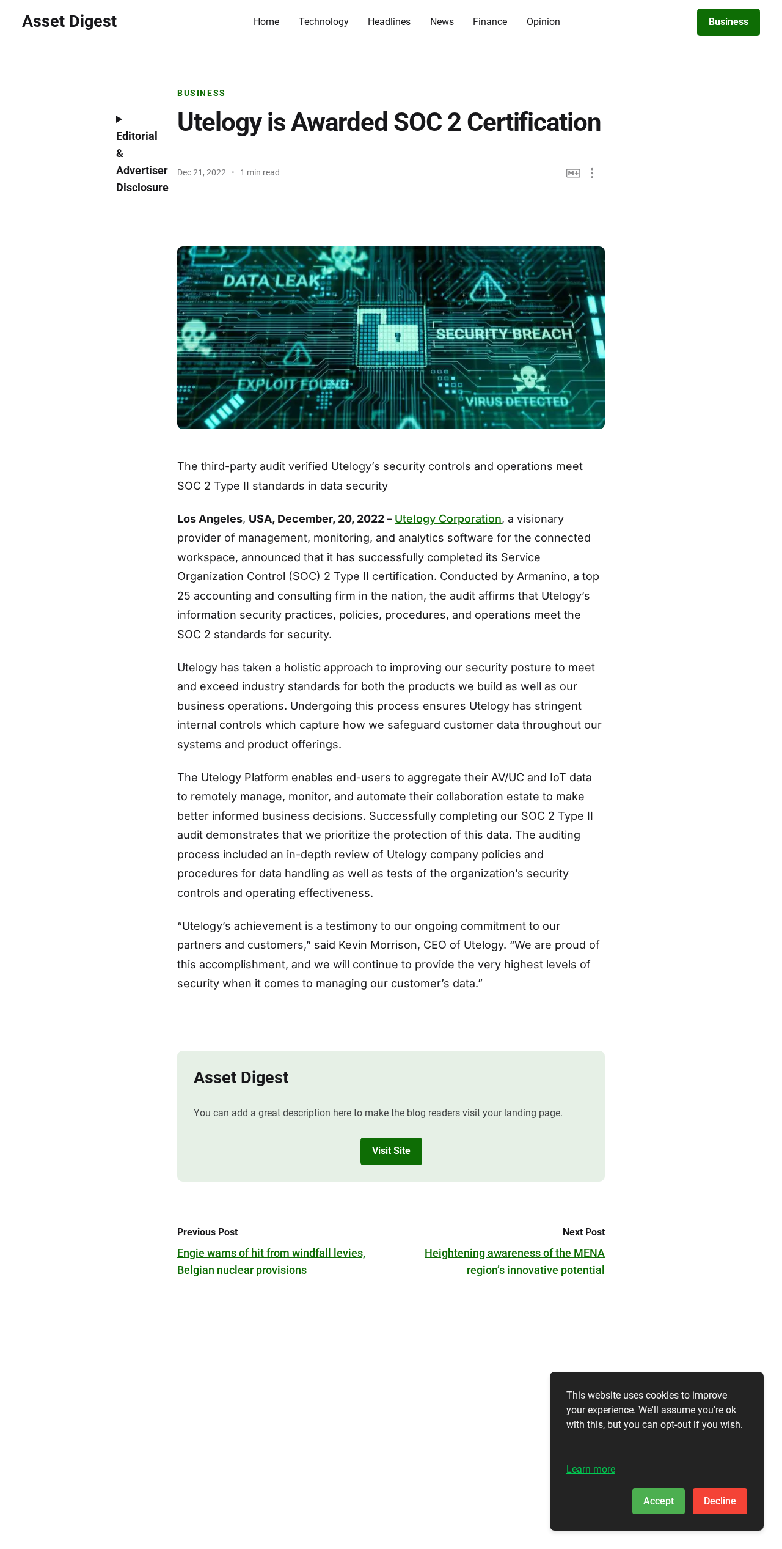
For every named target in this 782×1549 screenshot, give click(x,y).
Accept (658, 1501)
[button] (592, 173)
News (442, 22)
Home (266, 22)
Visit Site (391, 1151)
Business (728, 22)
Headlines (389, 22)
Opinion (543, 22)
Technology (324, 22)
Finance (490, 22)
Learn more (590, 1469)
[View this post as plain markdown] (573, 173)
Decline (720, 1501)
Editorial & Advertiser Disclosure (137, 162)
